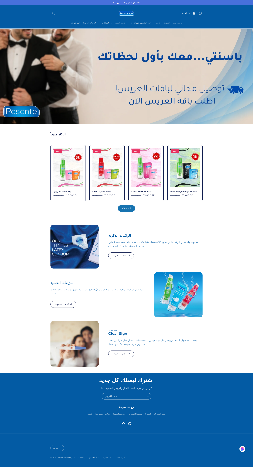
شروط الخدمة (119, 414)
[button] (53, 13)
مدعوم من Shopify (78, 458)
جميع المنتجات (159, 414)
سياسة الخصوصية (102, 414)
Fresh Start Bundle (141, 191)
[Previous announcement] (51, 2)
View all (126, 208)
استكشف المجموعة (121, 255)
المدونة (148, 414)
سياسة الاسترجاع (135, 414)
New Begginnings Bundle (183, 191)
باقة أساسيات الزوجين (62, 191)
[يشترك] (148, 396)
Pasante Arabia (64, 458)
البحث (90, 414)
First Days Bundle (101, 191)
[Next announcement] (202, 2)
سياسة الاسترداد (93, 458)
